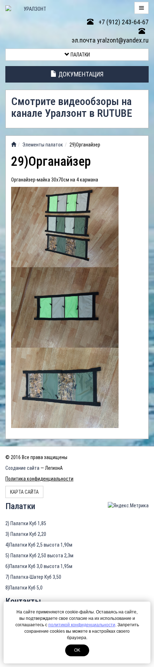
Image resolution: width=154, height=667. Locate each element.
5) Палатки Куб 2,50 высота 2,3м (39, 555)
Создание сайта (22, 468)
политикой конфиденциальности (81, 624)
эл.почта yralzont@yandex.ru (110, 40)
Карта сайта (24, 492)
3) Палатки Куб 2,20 (25, 534)
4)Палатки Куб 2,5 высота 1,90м (38, 545)
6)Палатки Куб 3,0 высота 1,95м (38, 566)
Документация (80, 74)
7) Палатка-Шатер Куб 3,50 (33, 577)
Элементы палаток (43, 145)
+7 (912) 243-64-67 (123, 22)
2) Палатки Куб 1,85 (25, 523)
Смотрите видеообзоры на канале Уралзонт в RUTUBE (71, 107)
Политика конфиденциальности (39, 479)
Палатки (79, 55)
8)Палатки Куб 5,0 (24, 588)
